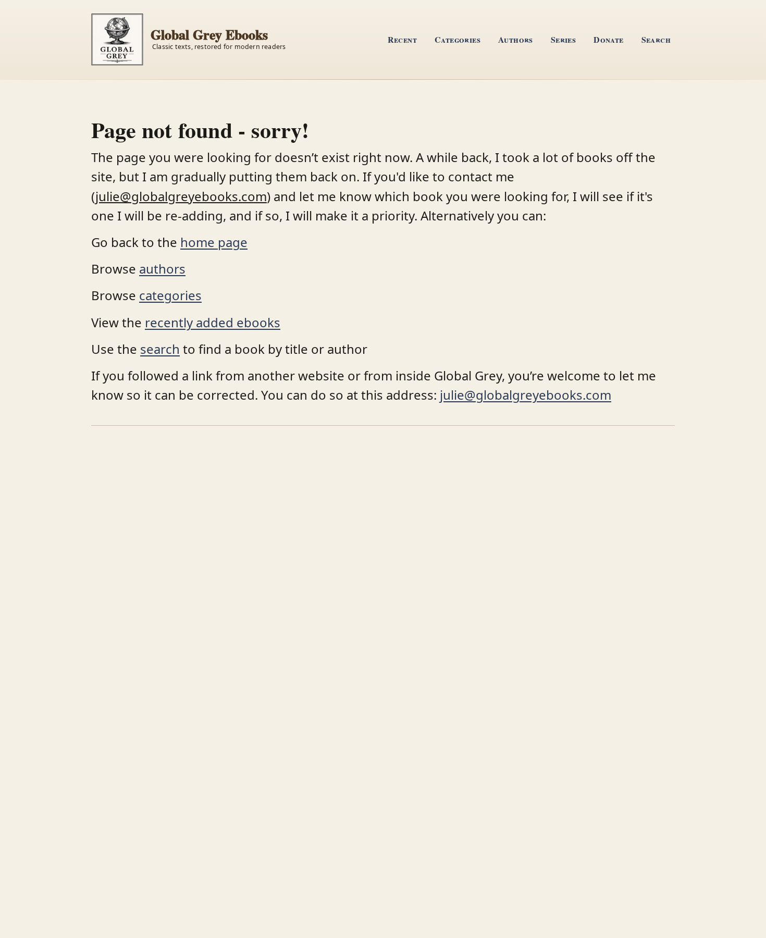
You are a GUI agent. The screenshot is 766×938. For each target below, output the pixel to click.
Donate (608, 39)
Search (656, 39)
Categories (457, 39)
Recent (402, 39)
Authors (515, 39)
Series (563, 39)
